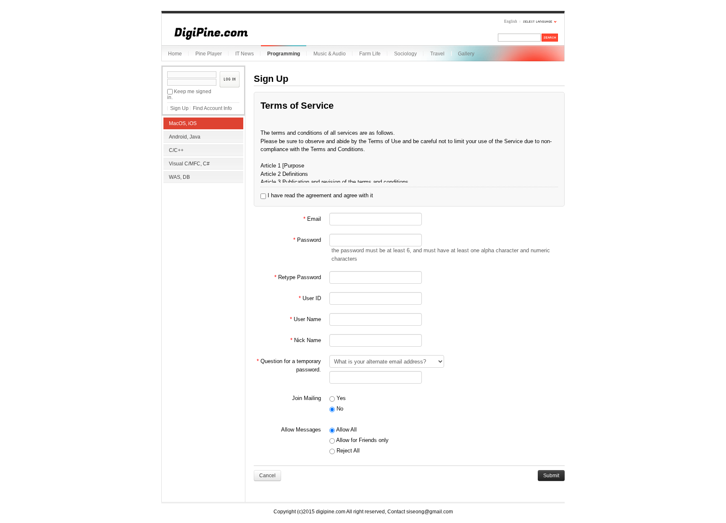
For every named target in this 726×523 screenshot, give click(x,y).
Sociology (405, 54)
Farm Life (370, 54)
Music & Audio (329, 54)
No (339, 408)
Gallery (466, 54)
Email (312, 219)
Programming (283, 54)
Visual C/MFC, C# (189, 164)
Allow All (346, 429)
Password (307, 240)
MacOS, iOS (183, 123)
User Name (305, 319)
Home (175, 54)
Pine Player (208, 54)
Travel (437, 54)
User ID (310, 298)
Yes (340, 398)
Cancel (267, 476)
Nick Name (305, 340)
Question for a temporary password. (289, 365)
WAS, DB (179, 177)
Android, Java (184, 137)
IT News (244, 54)
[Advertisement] (203, 239)
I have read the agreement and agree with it (319, 195)
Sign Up (179, 108)
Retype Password (297, 277)
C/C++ (176, 150)
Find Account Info (212, 108)
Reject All (347, 450)
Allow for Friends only (362, 440)
